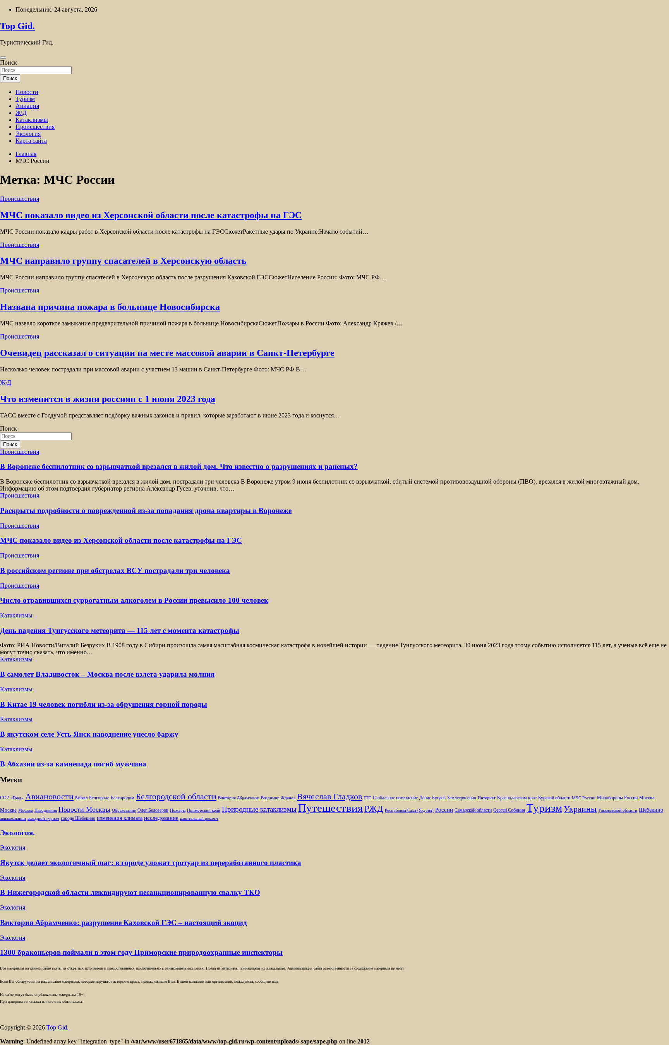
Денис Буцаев (432, 797)
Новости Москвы (84, 809)
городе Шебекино (78, 818)
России (444, 809)
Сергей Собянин (509, 810)
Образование (124, 810)
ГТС (367, 798)
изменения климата (119, 818)
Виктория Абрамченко (238, 798)
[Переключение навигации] (3, 57)
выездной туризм (43, 818)
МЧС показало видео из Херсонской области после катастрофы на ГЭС (151, 215)
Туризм (25, 99)
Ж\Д (21, 112)
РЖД (373, 809)
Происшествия (35, 126)
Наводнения (45, 810)
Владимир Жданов (278, 798)
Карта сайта (31, 140)
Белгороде (99, 797)
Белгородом (122, 797)
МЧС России (583, 798)
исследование (161, 818)
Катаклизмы (31, 119)
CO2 (4, 797)
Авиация (27, 106)
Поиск (8, 62)
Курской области (554, 797)
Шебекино (651, 810)
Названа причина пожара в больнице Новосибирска (110, 307)
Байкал (81, 798)
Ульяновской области (617, 810)
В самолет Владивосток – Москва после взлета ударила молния (107, 674)
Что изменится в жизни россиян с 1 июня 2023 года (107, 399)
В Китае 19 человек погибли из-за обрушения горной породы (103, 704)
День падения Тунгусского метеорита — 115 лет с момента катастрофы (119, 630)
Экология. (17, 833)
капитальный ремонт (199, 818)
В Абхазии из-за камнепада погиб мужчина (73, 764)
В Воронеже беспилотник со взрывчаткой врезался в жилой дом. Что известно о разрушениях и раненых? (179, 466)
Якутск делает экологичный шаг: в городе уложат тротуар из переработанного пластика (150, 863)
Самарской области (473, 810)
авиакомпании (13, 818)
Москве (8, 810)
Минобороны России (617, 797)
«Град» (17, 798)
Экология (28, 133)
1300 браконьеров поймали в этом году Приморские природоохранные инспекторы (141, 952)
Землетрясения (461, 797)
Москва (646, 797)
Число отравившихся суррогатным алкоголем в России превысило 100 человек (134, 600)
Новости (26, 92)
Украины (580, 809)
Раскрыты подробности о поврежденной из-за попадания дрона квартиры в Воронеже (146, 510)
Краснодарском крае (517, 797)
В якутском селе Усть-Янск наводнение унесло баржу (89, 734)
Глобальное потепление (395, 797)
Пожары (177, 810)
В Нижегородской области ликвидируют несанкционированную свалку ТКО (130, 892)
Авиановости (49, 796)
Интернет (487, 798)
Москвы (25, 810)
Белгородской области (176, 796)
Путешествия (330, 808)
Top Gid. (17, 26)
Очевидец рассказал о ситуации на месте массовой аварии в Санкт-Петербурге (167, 353)
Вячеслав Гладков (329, 796)
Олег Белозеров (152, 810)
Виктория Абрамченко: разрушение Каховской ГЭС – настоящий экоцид (123, 922)
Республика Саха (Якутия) (409, 810)
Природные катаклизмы (259, 809)
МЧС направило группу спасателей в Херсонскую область (123, 261)
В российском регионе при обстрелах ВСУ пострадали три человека (115, 570)
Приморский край (203, 810)
